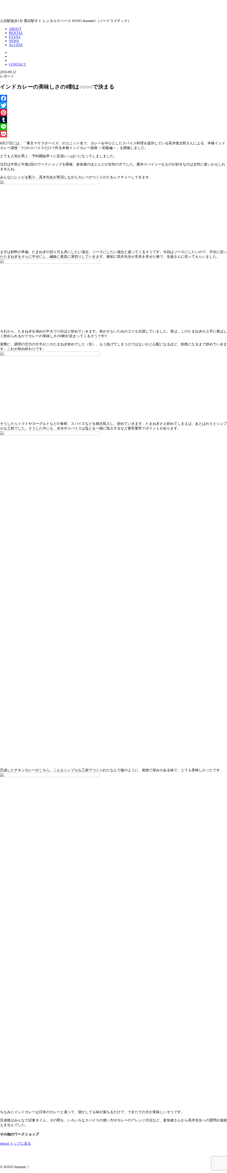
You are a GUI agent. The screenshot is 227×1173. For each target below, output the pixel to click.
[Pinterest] (113, 112)
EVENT (15, 37)
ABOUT (15, 29)
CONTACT (17, 64)
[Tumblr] (113, 119)
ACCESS (16, 45)
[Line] (113, 126)
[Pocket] (113, 133)
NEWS (14, 41)
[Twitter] (113, 105)
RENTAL (16, 33)
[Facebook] (113, 98)
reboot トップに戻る (15, 1143)
